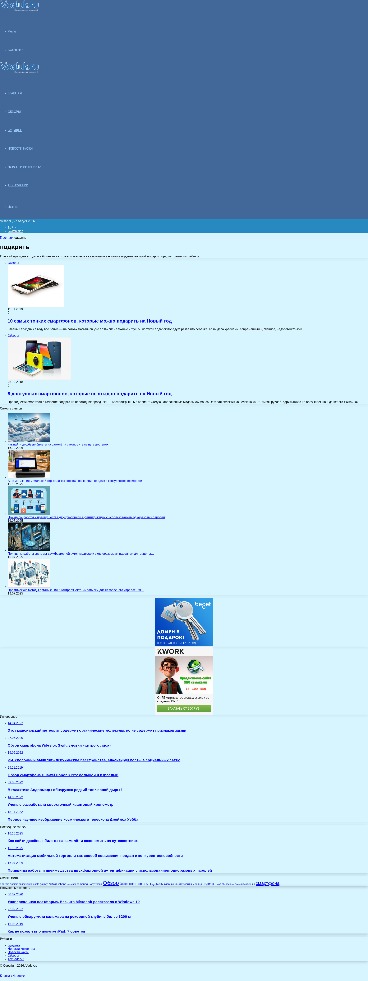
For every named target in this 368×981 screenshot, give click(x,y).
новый (218, 884)
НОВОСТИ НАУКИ (20, 148)
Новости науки (18, 952)
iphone (62, 884)
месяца (197, 884)
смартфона (267, 883)
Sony (92, 883)
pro (74, 884)
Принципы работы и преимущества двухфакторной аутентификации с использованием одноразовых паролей (86, 517)
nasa (69, 884)
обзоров (226, 884)
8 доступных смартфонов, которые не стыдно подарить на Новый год (90, 393)
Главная (6, 237)
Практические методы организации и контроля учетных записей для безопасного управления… (76, 590)
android (4, 884)
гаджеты (156, 884)
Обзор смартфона (132, 883)
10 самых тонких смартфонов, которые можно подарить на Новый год (90, 320)
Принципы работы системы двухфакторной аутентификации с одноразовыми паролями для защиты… (81, 553)
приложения (248, 884)
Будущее (14, 945)
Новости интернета (24, 167)
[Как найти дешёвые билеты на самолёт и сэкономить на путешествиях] (29, 441)
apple (36, 884)
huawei (52, 883)
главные (169, 884)
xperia (98, 884)
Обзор (111, 883)
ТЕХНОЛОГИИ (18, 185)
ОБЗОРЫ (14, 111)
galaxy (44, 884)
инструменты (183, 884)
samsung (82, 884)
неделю (208, 884)
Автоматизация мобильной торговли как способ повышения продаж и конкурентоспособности (75, 480)
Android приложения (21, 884)
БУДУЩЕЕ (15, 130)
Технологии (16, 959)
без (147, 884)
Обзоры (13, 955)
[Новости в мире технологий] (19, 10)
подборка (236, 884)
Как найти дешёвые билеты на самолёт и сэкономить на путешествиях (58, 444)
